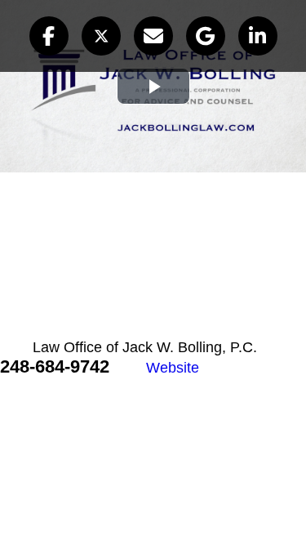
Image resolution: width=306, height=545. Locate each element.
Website (172, 368)
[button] (49, 36)
